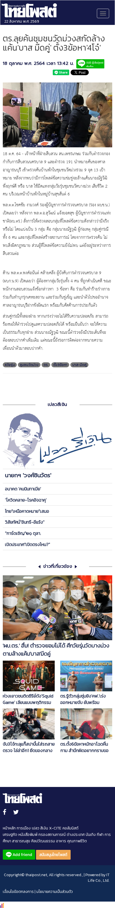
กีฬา (100, 835)
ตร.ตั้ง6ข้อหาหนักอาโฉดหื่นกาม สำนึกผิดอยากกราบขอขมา (84, 747)
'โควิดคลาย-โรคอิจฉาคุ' (26, 499)
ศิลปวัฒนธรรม (43, 841)
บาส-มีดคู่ (79, 364)
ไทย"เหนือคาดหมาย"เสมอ (27, 511)
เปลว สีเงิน (40, 828)
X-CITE (55, 828)
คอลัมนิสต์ (70, 828)
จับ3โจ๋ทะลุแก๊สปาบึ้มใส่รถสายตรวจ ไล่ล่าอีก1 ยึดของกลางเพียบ (29, 747)
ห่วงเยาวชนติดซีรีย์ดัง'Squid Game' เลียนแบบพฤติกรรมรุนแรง (28, 699)
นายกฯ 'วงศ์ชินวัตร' (28, 475)
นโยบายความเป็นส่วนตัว (54, 892)
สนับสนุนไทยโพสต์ (53, 855)
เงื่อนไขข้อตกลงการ (18, 892)
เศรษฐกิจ (10, 835)
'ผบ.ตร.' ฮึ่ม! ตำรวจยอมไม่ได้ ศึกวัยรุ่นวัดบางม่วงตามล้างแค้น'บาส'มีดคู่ (56, 650)
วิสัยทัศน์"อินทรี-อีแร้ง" (24, 522)
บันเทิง (91, 835)
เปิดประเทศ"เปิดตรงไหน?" (27, 544)
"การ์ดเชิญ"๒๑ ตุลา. (23, 533)
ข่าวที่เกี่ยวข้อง (58, 566)
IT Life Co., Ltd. (98, 877)
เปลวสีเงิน (57, 404)
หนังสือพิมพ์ (27, 835)
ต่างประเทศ (76, 835)
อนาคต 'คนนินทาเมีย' (23, 488)
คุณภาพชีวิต (77, 841)
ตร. (46, 364)
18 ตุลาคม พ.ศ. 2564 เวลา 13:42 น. (38, 63)
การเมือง (24, 828)
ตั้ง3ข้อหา (60, 364)
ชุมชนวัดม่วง (29, 364)
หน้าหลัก (9, 828)
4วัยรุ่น (10, 364)
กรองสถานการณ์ (52, 835)
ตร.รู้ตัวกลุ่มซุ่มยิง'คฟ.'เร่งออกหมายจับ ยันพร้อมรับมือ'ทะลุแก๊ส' (83, 699)
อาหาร (61, 841)
